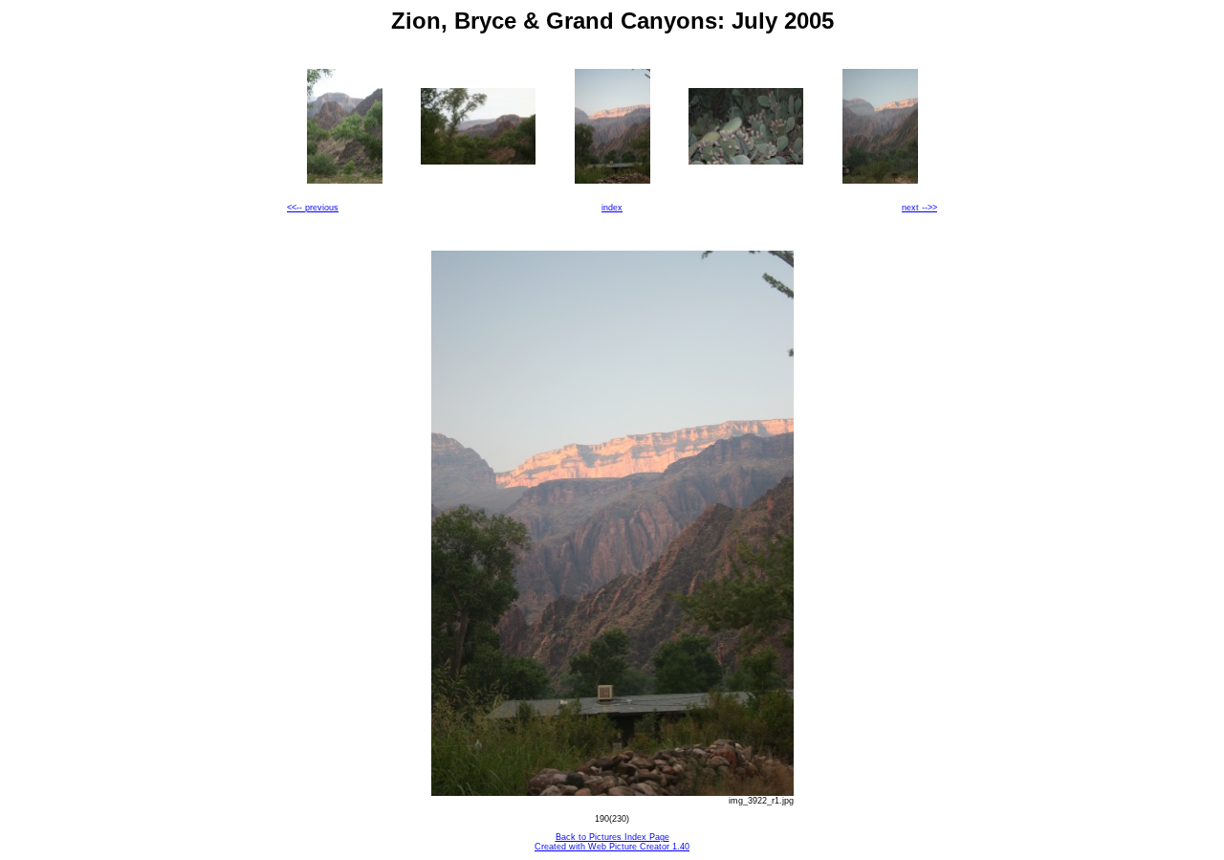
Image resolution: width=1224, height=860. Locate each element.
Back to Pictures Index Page (612, 837)
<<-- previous (313, 207)
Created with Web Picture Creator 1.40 (612, 846)
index (612, 207)
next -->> (919, 207)
